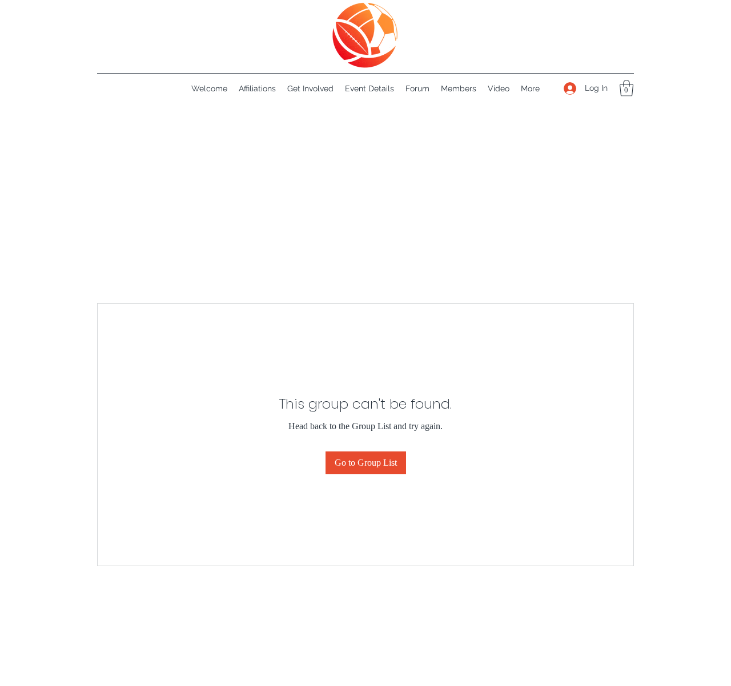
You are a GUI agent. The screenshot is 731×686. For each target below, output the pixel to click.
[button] (626, 88)
